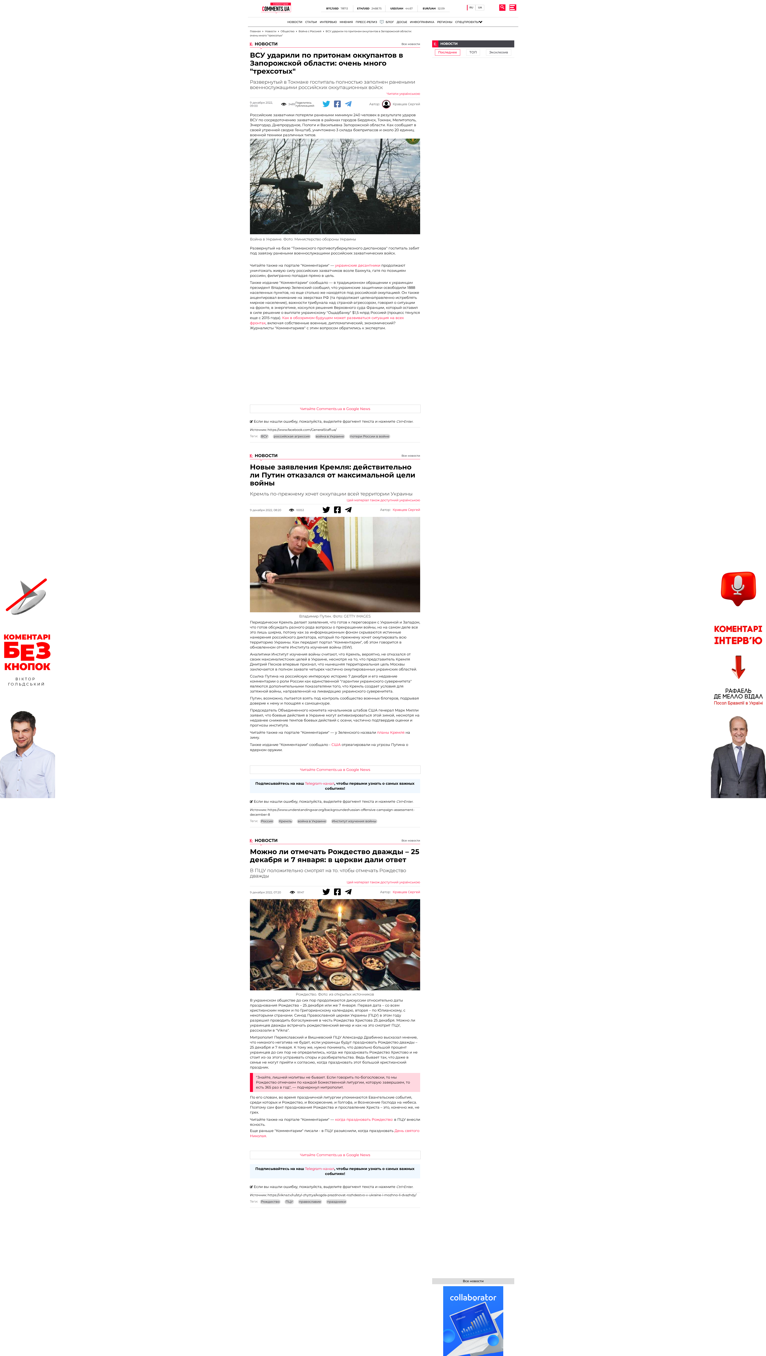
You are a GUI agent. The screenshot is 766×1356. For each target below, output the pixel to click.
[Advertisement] (335, 372)
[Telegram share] (348, 104)
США (335, 745)
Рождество (270, 1202)
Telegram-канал (319, 784)
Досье (402, 22)
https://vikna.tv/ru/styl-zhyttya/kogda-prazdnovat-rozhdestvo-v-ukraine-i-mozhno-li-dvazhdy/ (342, 1195)
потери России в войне (369, 436)
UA (480, 7)
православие (310, 1202)
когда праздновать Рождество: (364, 1120)
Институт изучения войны (354, 821)
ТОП (473, 52)
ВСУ (264, 436)
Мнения (346, 22)
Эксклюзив (498, 52)
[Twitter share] (326, 104)
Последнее (447, 52)
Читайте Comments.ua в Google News (335, 409)
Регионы (444, 22)
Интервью (328, 22)
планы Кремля (391, 733)
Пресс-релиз (366, 22)
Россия (267, 821)
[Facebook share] (337, 104)
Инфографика (422, 22)
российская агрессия (292, 436)
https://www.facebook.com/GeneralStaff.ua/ (302, 430)
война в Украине (330, 436)
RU (471, 7)
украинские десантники (357, 265)
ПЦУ (289, 1202)
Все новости (411, 44)
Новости (294, 22)
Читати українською (403, 94)
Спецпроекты (467, 22)
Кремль (285, 821)
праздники (336, 1202)
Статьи (311, 22)
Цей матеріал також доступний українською (383, 500)
